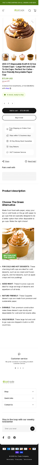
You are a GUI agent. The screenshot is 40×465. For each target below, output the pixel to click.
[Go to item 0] (5, 57)
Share (7, 161)
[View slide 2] (18, 368)
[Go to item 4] (30, 57)
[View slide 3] (20, 368)
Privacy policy (18, 459)
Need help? (32, 161)
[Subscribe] (32, 428)
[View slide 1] (15, 368)
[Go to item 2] (13, 57)
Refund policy (10, 459)
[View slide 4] (23, 368)
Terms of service (28, 459)
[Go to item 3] (22, 57)
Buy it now (19, 118)
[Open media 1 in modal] (32, 22)
